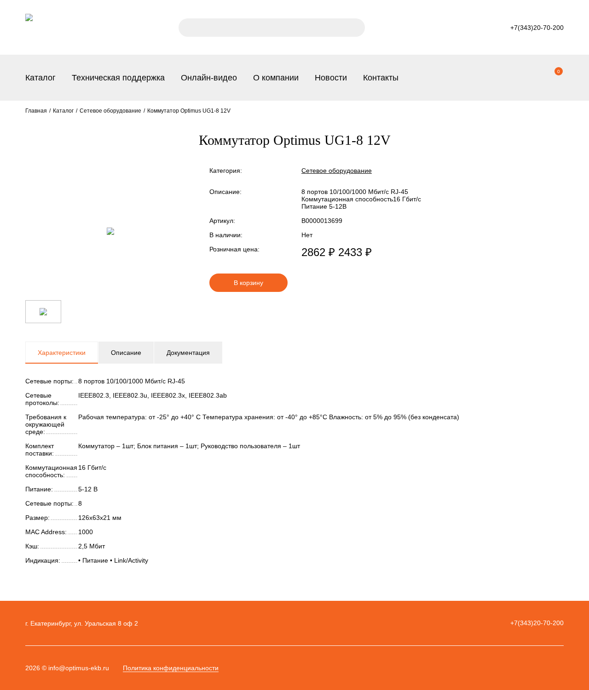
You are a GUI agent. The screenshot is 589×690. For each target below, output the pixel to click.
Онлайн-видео (209, 77)
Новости (331, 77)
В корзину (248, 282)
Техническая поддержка (118, 77)
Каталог (40, 77)
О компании (276, 77)
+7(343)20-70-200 (537, 623)
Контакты (380, 77)
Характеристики (62, 352)
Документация (188, 352)
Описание (126, 352)
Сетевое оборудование (110, 111)
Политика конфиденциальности (171, 668)
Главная (36, 111)
